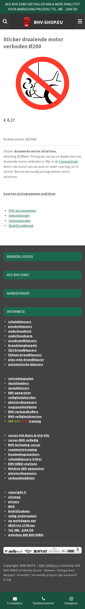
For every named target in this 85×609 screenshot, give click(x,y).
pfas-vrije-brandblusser (26, 360)
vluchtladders (18, 383)
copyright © (17, 492)
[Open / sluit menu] (80, 21)
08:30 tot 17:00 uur (21, 525)
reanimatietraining (22, 450)
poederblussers (20, 326)
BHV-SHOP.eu (48, 565)
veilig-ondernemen (22, 516)
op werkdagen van (22, 521)
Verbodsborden (20, 221)
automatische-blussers (25, 364)
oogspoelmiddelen (22, 407)
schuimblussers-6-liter (25, 459)
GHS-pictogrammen (22, 210)
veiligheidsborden (22, 397)
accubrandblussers (22, 341)
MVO (11, 506)
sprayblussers (18, 388)
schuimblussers (19, 322)
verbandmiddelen (21, 478)
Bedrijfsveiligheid (21, 226)
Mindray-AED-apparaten (26, 468)
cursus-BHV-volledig (23, 440)
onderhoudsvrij (19, 331)
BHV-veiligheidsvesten (25, 416)
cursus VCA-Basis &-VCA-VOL (28, 435)
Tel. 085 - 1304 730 (20, 530)
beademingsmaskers (23, 454)
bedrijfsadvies (19, 511)
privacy (13, 502)
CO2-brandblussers (22, 350)
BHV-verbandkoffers (23, 412)
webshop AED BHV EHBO (25, 535)
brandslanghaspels (22, 345)
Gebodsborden (19, 215)
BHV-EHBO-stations (22, 464)
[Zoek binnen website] (5, 21)
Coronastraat (68, 161)
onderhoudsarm (20, 336)
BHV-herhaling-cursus (24, 445)
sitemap (14, 497)
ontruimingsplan (20, 378)
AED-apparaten (19, 393)
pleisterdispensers (22, 402)
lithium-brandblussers (25, 355)
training (35, 421)
